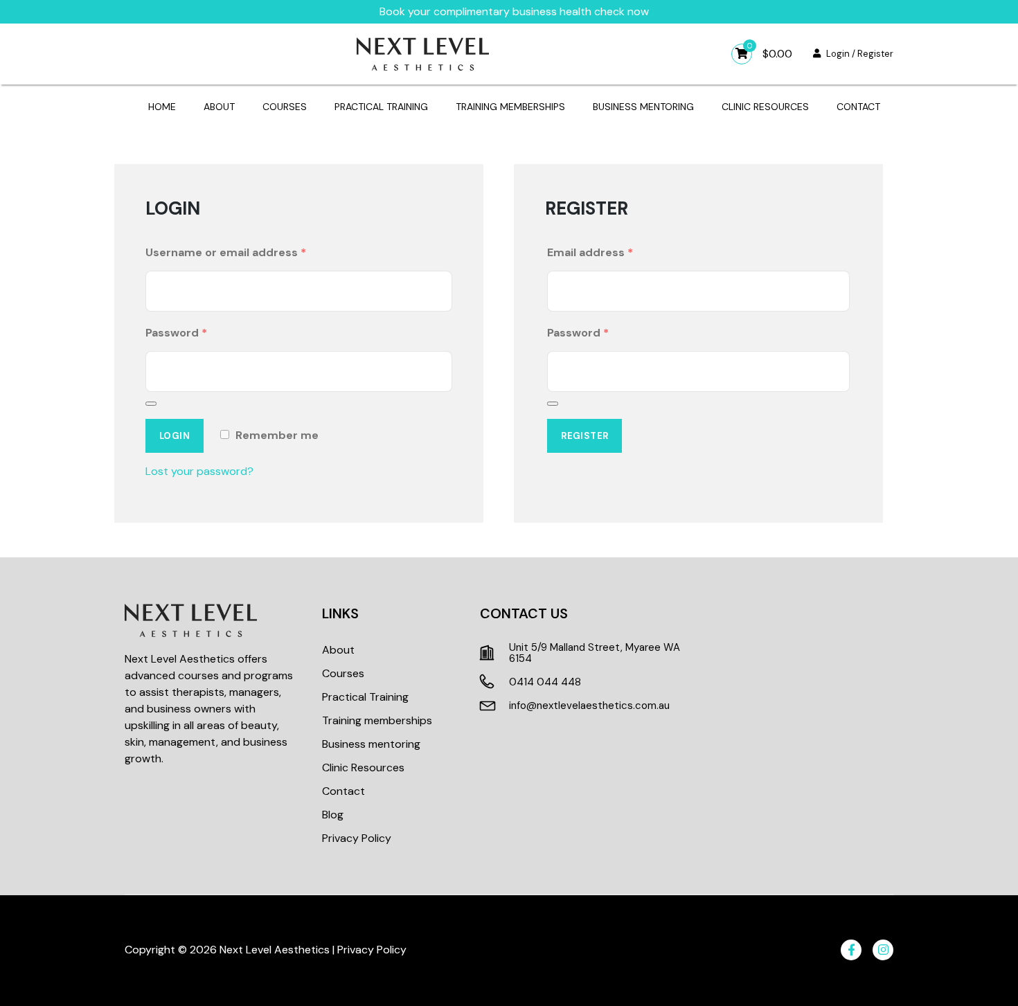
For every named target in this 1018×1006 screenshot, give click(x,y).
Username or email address (225, 252)
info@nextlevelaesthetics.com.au (589, 705)
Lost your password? (199, 471)
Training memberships (510, 106)
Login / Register (859, 54)
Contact (858, 106)
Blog (332, 814)
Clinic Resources (765, 106)
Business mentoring (643, 106)
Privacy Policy (356, 838)
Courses (284, 106)
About (219, 106)
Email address (590, 252)
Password (176, 332)
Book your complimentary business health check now (514, 11)
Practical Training (381, 106)
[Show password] (151, 404)
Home (162, 106)
